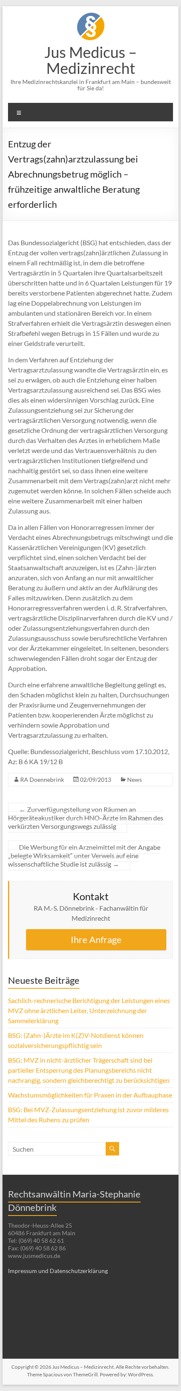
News (134, 779)
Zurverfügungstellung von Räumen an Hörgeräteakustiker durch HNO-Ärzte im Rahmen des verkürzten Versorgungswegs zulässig (85, 817)
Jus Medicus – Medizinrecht (90, 60)
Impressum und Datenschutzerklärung (58, 1270)
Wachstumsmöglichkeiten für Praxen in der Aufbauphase (90, 1095)
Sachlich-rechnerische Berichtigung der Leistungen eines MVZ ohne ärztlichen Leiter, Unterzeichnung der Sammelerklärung (89, 1010)
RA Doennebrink (42, 779)
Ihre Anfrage (96, 939)
